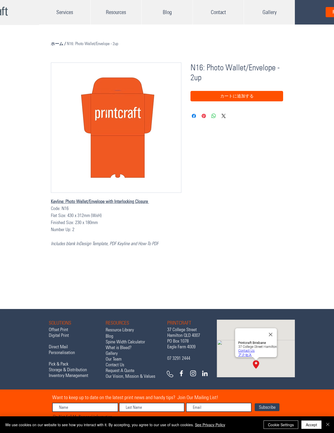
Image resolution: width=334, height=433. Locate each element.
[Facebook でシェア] (194, 116)
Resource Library (120, 330)
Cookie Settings (281, 424)
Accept (311, 424)
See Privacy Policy (210, 424)
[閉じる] (328, 424)
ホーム (57, 43)
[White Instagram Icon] (193, 373)
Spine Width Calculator (125, 342)
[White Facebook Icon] (181, 373)
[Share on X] (223, 116)
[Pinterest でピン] (204, 116)
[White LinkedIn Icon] (205, 373)
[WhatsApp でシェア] (214, 116)
